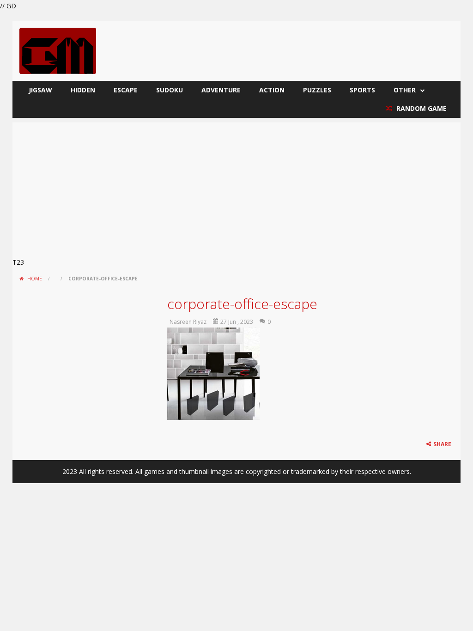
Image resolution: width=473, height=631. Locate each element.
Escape (126, 89)
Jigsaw (40, 89)
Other (405, 89)
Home (34, 278)
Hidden (83, 89)
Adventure (221, 89)
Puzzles (317, 89)
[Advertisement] (236, 187)
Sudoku (169, 89)
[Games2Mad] (57, 50)
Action (272, 89)
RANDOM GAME (420, 108)
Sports (362, 89)
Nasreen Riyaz (188, 322)
